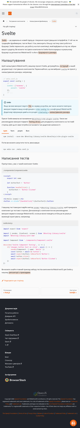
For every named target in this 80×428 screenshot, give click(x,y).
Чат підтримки (11, 338)
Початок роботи (11, 313)
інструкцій (64, 66)
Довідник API (10, 316)
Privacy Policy (32, 413)
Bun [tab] (27, 131)
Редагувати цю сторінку (14, 280)
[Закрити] (78, 4)
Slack (7, 341)
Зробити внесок (11, 319)
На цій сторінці (9, 26)
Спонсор (8, 360)
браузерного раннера (47, 52)
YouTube (8, 367)
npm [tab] (5, 131)
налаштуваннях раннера (60, 112)
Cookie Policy (40, 416)
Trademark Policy (60, 413)
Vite (29, 106)
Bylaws (40, 413)
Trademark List (16, 404)
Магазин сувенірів (12, 364)
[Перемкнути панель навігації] (3, 13)
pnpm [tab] (20, 131)
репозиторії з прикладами (19, 272)
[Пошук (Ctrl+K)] (76, 13)
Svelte (4, 40)
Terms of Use (23, 413)
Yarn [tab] (12, 131)
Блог (7, 357)
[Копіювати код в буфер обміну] (76, 78)
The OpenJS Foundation (10, 413)
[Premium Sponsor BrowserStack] (15, 382)
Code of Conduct (48, 413)
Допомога (9, 323)
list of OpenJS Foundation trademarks (60, 404)
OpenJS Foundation (20, 399)
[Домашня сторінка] (4, 21)
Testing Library (35, 122)
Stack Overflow (11, 335)
